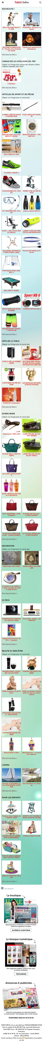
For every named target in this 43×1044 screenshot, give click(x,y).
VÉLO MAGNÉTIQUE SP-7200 (11, 28)
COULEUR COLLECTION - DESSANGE (11, 713)
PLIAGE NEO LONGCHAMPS (11, 454)
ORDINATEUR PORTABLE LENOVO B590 (11, 619)
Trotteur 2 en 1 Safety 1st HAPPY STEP (11, 817)
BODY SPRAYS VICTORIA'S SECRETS (11, 494)
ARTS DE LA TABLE (10, 341)
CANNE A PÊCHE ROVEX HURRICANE (11, 115)
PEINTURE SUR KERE (11, 566)
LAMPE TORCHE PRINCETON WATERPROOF (32, 231)
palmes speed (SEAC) (31, 211)
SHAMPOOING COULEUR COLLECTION (11, 672)
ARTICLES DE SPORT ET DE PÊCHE (18, 94)
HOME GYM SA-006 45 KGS (31, 192)
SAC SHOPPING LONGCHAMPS (11, 514)
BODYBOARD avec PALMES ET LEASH (11, 135)
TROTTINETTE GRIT (11, 154)
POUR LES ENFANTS (11, 798)
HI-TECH (5, 600)
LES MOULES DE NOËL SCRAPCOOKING (31, 384)
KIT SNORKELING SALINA (11, 211)
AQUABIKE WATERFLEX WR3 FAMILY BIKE (11, 251)
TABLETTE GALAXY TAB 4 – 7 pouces (11, 639)
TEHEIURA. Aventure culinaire (31, 28)
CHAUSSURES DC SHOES (11, 192)
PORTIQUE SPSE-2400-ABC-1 (11, 271)
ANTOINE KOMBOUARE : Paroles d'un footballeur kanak (11, 49)
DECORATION (8, 546)
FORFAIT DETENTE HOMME (32, 672)
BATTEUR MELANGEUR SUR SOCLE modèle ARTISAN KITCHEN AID (31, 363)
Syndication (29, 1038)
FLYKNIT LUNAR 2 (11, 173)
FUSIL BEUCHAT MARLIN (31, 115)
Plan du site (17, 1038)
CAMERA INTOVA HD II (32, 309)
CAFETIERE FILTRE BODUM (11, 383)
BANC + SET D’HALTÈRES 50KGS (11, 231)
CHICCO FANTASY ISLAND (11, 876)
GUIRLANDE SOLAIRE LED (32, 567)
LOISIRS (5, 765)
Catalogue (11, 84)
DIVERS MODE (8, 414)
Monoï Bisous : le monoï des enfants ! (31, 753)
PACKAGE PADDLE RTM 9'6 (32, 251)
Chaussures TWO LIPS (11, 434)
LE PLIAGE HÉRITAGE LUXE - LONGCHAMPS (11, 534)
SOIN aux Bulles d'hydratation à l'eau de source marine (31, 692)
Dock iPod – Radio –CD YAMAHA (32, 619)
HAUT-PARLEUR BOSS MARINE (11, 309)
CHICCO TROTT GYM (31, 836)
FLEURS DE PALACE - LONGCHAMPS (31, 514)
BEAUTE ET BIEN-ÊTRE (12, 651)
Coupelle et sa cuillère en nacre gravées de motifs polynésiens (11, 587)
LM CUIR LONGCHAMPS (11, 474)
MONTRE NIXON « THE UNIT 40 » (32, 135)
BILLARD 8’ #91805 (11, 290)
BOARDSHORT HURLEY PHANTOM (11, 329)
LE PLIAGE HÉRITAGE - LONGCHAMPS (31, 534)
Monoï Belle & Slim (11, 753)
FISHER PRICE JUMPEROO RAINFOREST (11, 837)
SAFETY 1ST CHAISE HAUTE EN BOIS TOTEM (31, 817)
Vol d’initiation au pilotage (32, 784)
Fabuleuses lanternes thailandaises (31, 48)
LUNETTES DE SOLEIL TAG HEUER (32, 435)
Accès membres (6, 1038)
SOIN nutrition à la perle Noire (11, 692)
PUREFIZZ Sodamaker (11, 403)
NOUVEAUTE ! (8, 9)
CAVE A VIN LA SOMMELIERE (11, 362)
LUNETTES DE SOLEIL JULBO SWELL (32, 454)
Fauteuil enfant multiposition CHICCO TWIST (11, 856)
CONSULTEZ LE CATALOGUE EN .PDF (19, 61)
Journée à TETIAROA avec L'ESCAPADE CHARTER (11, 785)
